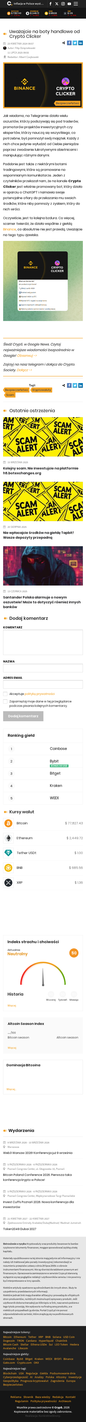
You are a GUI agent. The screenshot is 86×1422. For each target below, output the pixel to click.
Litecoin (23, 1348)
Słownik (28, 1397)
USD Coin (69, 1337)
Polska (50, 1377)
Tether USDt (26, 852)
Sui (51, 1344)
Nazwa (9, 661)
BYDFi (57, 1359)
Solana (57, 1337)
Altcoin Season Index (26, 1024)
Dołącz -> (24, 370)
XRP (69, 11)
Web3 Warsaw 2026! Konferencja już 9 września (37, 1153)
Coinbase (58, 749)
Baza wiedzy (42, 1397)
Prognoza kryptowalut (34, 1381)
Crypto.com (24, 1362)
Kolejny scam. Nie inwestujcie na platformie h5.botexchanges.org (40, 471)
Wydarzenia (21, 1130)
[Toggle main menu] (76, 4)
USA (21, 1373)
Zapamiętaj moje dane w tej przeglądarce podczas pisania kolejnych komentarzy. (40, 703)
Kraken (56, 786)
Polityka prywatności (43, 1401)
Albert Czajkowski (29, 57)
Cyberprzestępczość (15, 1377)
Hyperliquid (46, 1341)
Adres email (12, 678)
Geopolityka (10, 1381)
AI (31, 1377)
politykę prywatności (40, 694)
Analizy (39, 1377)
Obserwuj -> (27, 355)
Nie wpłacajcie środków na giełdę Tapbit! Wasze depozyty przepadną (38, 535)
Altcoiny (61, 1377)
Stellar (24, 1344)
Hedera (74, 1344)
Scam (10, 395)
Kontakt (71, 1397)
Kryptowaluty (42, 390)
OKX (36, 1362)
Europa (70, 1381)
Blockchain (10, 1373)
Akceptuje (32, 694)
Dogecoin (9, 1341)
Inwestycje (75, 1377)
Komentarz (12, 627)
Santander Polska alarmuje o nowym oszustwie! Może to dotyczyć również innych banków (42, 602)
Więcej (12, 1005)
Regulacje (32, 1373)
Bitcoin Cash (10, 1344)
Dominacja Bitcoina (23, 1065)
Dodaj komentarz (23, 716)
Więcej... (11, 1089)
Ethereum (34, 11)
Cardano (31, 1341)
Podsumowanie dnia (62, 1373)
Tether (32, 1337)
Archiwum (65, 1401)
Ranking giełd (21, 735)
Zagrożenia (57, 1381)
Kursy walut (21, 812)
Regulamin (21, 1401)
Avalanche (9, 1348)
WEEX (54, 798)
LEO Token (61, 1344)
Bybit (54, 761)
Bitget (55, 773)
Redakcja (57, 1397)
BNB (51, 11)
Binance (9, 229)
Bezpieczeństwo (67, 103)
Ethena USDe (39, 1344)
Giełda (44, 1373)
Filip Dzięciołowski (25, 48)
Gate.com (9, 1362)
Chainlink (61, 1341)
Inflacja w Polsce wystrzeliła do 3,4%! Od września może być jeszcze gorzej (29, 3)
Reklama (15, 1397)
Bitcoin (15, 11)
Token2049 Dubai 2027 (19, 1229)
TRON (20, 1341)
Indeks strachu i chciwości (33, 941)
